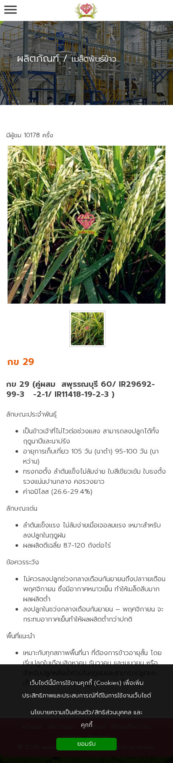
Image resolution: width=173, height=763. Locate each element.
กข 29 (20, 362)
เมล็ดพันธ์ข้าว (93, 59)
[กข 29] (86, 301)
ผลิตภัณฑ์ (38, 58)
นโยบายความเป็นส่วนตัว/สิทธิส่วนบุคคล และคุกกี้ (86, 718)
